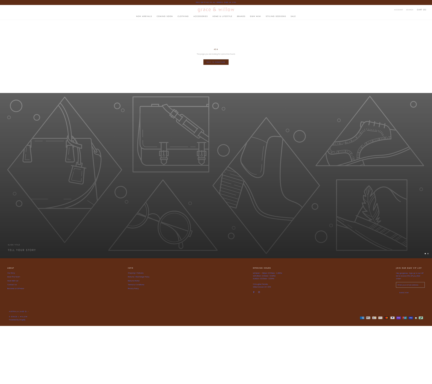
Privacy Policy (133, 288)
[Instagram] (259, 292)
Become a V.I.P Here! (15, 288)
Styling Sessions (276, 16)
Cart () (421, 9)
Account (398, 10)
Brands (241, 16)
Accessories (201, 16)
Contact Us (12, 284)
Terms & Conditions (136, 284)
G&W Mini (255, 16)
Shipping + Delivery (136, 273)
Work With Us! (12, 281)
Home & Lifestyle (222, 16)
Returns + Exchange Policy (138, 277)
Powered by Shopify (17, 319)
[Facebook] (254, 292)
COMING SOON (165, 16)
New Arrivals (144, 16)
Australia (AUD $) (18, 311)
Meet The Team (13, 277)
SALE (293, 16)
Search (409, 10)
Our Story (11, 273)
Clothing (183, 16)
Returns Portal (133, 281)
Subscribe (404, 293)
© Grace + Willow (18, 317)
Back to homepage (216, 62)
